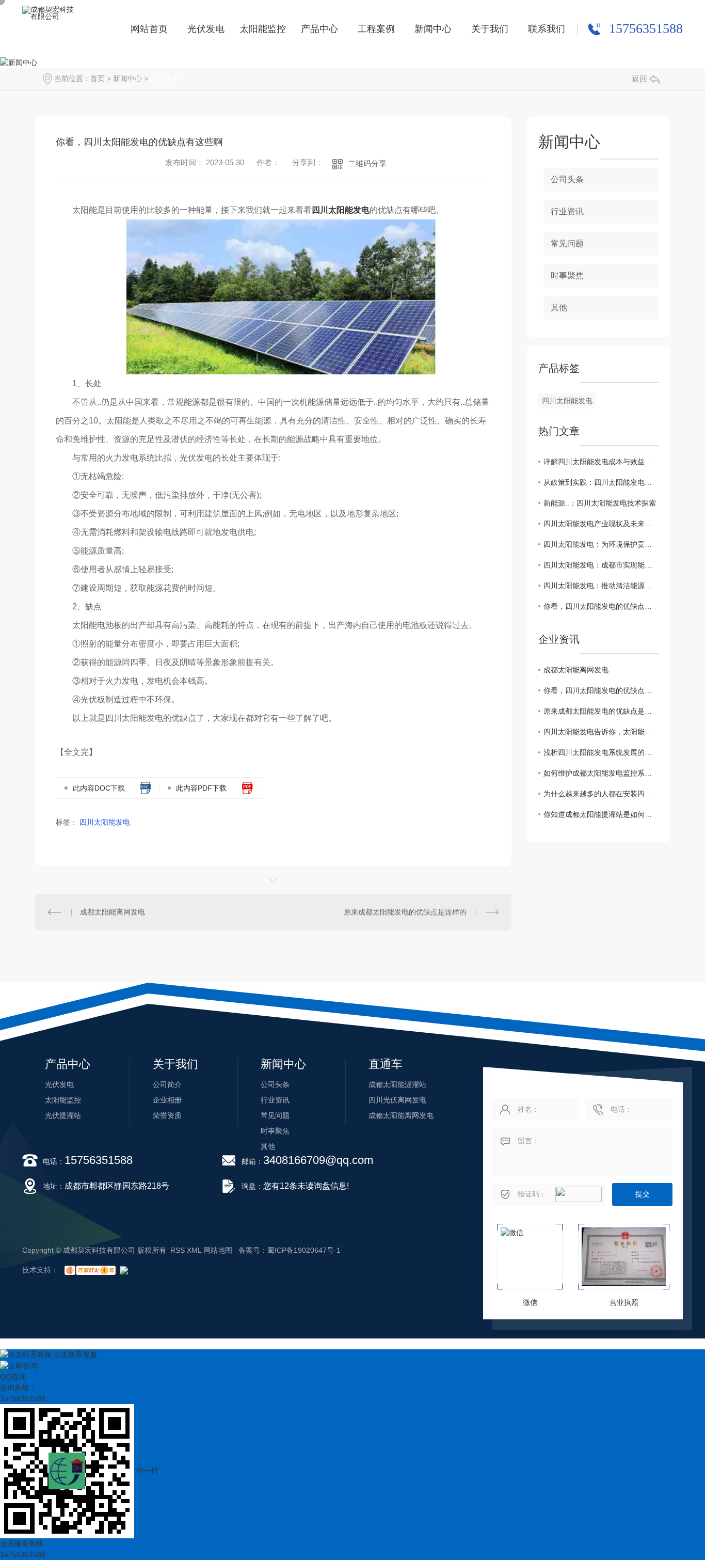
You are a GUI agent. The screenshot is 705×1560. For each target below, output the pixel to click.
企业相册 (167, 1100)
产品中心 (319, 29)
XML (194, 1250)
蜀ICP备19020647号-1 (304, 1250)
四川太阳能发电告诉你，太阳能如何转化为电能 (601, 732)
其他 (559, 307)
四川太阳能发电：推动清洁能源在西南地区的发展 (601, 585)
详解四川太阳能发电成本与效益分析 (601, 462)
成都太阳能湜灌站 (397, 1084)
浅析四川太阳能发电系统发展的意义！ (601, 752)
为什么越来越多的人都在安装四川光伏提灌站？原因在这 (601, 794)
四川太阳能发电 (341, 210)
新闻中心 (433, 29)
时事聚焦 (567, 275)
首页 (97, 78)
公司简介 (167, 1084)
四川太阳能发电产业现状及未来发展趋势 (601, 523)
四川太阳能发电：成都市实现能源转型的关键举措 (601, 565)
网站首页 (149, 29)
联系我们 (546, 29)
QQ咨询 (13, 1377)
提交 (642, 1194)
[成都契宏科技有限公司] (49, 29)
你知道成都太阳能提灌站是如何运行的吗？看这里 (601, 814)
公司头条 (164, 78)
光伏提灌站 (63, 1115)
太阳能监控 (262, 29)
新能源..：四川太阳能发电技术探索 (599, 503)
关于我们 (489, 29)
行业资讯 (567, 211)
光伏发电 (206, 29)
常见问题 (567, 243)
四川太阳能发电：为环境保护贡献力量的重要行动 (601, 544)
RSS (177, 1250)
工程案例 (376, 29)
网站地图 (217, 1250)
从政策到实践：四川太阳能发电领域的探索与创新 (601, 482)
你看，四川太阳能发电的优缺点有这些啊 (601, 606)
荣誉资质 (167, 1115)
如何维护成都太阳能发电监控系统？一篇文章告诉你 (601, 773)
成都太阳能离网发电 (112, 912)
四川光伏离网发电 (397, 1100)
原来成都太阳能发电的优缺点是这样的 (405, 912)
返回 (639, 78)
